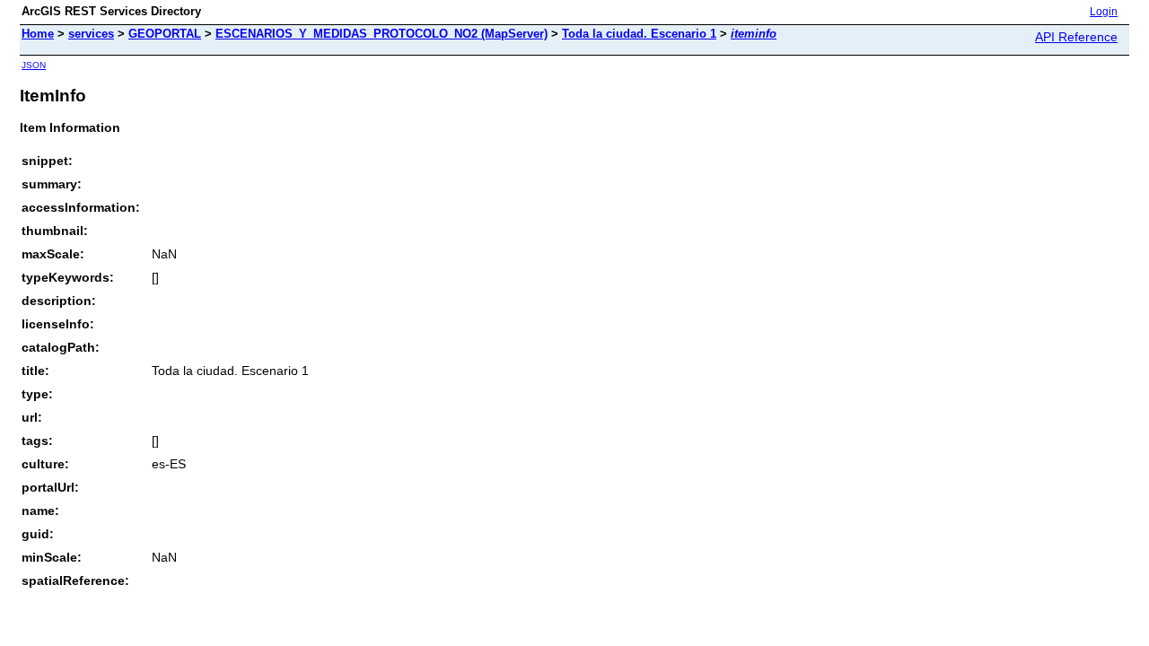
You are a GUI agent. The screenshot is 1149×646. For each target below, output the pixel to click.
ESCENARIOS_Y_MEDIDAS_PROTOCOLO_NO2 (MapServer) (381, 33)
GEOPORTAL (164, 33)
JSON (34, 65)
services (91, 33)
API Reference (1076, 37)
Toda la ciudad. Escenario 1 (639, 33)
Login (1104, 11)
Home (38, 33)
